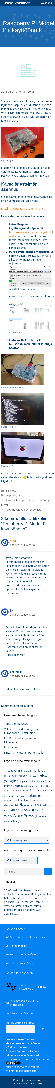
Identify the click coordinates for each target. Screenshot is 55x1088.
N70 (32, 790)
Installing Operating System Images (23, 208)
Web (8, 816)
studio (41, 800)
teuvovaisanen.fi (16, 1039)
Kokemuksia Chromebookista (23, 509)
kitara (30, 786)
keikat (24, 786)
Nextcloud (41, 790)
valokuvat (46, 805)
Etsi (43, 1029)
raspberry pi (12, 495)
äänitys (16, 821)
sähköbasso (8, 805)
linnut (36, 786)
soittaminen (22, 800)
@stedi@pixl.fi (18, 945)
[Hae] (48, 871)
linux (13, 491)
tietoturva (27, 804)
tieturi (38, 804)
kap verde (14, 786)
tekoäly (16, 805)
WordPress (23, 816)
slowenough (9, 800)
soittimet (34, 800)
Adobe (7, 771)
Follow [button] (42, 986)
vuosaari (36, 809)
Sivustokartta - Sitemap (20, 1013)
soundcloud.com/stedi (24, 954)
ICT (7, 491)
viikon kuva (19, 810)
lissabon (13, 790)
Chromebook (19, 775)
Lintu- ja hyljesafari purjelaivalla (23, 752)
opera (49, 790)
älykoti (7, 821)
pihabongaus (17, 796)
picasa (7, 796)
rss (24, 796)
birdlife (34, 771)
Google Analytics (26, 781)
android (27, 771)
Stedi (13, 541)
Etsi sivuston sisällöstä (20, 1023)
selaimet (35, 795)
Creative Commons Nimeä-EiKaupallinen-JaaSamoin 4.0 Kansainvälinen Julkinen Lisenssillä (27, 1055)
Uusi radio (10, 747)
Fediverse (32, 776)
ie (5, 786)
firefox (42, 775)
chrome (8, 775)
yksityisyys (41, 816)
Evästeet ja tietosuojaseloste (27, 1080)
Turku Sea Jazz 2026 (16, 723)
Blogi (42, 770)
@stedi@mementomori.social (28, 937)
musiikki (23, 790)
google (10, 780)
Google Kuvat (43, 781)
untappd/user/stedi (22, 963)
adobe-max (17, 770)
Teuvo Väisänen (17, 3)
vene (7, 810)
